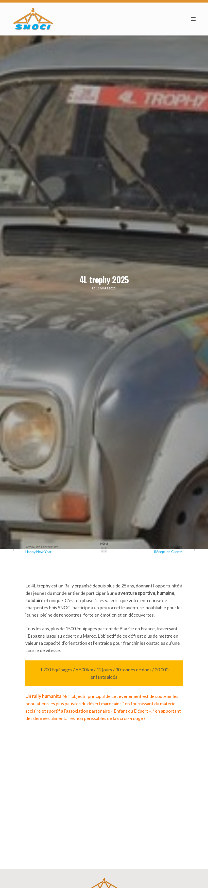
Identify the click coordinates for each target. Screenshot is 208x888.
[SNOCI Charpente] (33, 19)
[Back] (104, 549)
